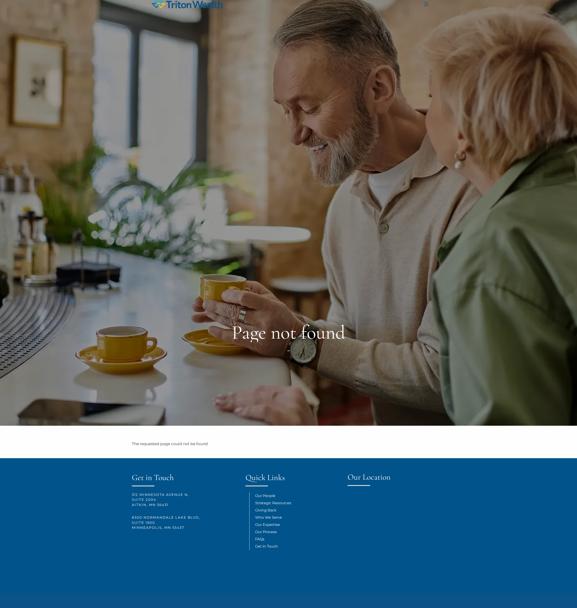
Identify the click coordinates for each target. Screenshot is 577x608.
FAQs (259, 539)
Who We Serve (268, 517)
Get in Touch (266, 546)
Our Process (266, 532)
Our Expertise (267, 524)
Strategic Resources (273, 503)
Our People (265, 496)
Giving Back (266, 510)
